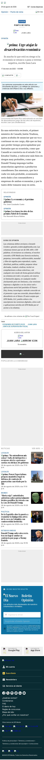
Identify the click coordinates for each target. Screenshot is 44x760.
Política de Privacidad (34, 625)
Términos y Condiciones (13, 627)
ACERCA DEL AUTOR (22, 332)
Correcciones (33, 744)
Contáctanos (7, 701)
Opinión (4, 12)
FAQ (4, 704)
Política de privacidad (9, 741)
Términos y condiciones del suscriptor (15, 744)
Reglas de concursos (11, 709)
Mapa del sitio (8, 712)
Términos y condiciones (26, 741)
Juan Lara (25, 33)
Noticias (5, 448)
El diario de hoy (8, 706)
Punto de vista (16, 12)
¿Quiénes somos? (9, 698)
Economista (22, 344)
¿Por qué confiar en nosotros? (15, 715)
